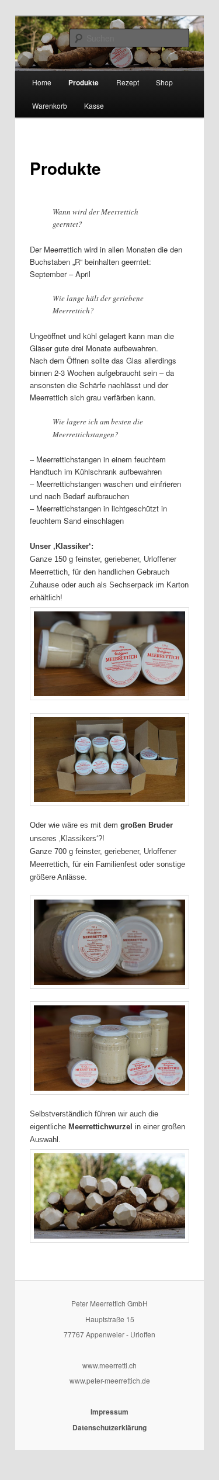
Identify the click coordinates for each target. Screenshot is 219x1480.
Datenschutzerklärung (109, 1427)
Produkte (83, 82)
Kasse (94, 105)
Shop (164, 82)
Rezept (127, 82)
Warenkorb (49, 105)
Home (41, 82)
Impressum (109, 1411)
